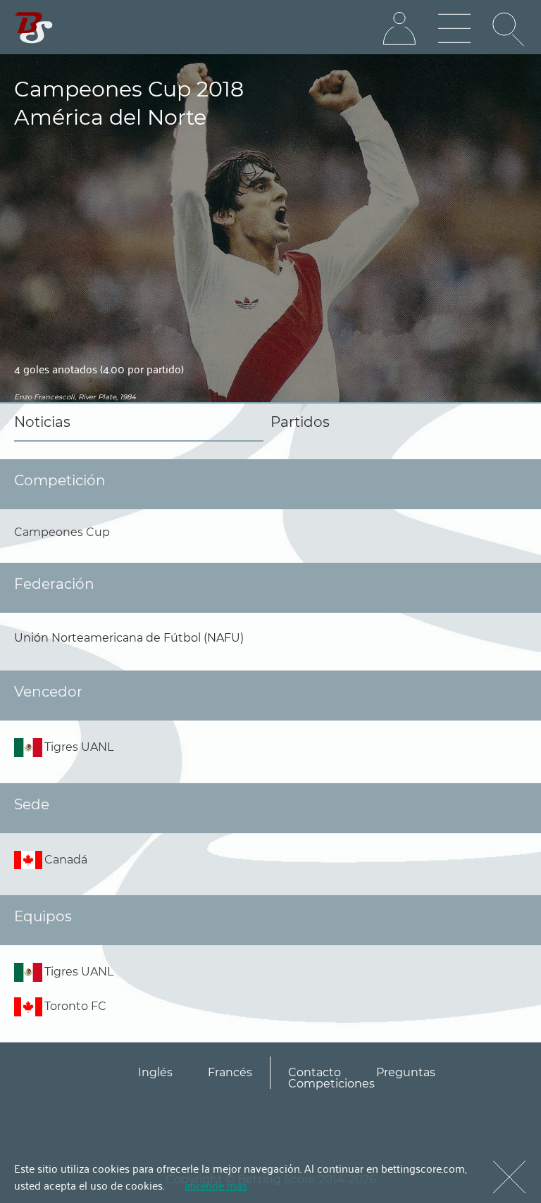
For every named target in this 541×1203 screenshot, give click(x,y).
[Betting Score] (34, 28)
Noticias (42, 421)
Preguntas (405, 1072)
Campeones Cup (62, 532)
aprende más (216, 1185)
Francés (230, 1072)
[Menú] (454, 29)
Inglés (155, 1072)
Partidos (300, 421)
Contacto (314, 1072)
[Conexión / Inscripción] (399, 29)
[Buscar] (509, 29)
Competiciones (331, 1083)
